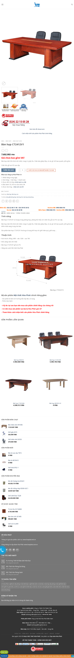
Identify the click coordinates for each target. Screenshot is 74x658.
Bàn (2, 141)
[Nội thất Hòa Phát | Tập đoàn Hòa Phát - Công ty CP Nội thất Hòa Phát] (37, 4)
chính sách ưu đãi (20, 182)
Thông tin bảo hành (23, 213)
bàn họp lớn (20, 197)
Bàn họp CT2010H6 (18, 403)
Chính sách (25, 633)
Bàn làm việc (66, 586)
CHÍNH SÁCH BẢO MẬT (44, 640)
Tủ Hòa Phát (5, 584)
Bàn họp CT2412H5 (55, 360)
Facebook (4, 656)
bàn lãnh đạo (25, 584)
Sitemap (57, 633)
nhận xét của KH (18, 187)
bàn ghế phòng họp (11, 197)
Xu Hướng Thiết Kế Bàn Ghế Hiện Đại (18, 561)
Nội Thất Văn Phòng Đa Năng (15, 566)
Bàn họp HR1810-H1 (55, 403)
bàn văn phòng (6, 589)
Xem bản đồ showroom (37, 129)
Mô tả (3, 213)
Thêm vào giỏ (8, 170)
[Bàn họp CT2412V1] (37, 50)
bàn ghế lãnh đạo (61, 584)
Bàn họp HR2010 (19, 360)
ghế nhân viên (33, 584)
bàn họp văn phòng (28, 197)
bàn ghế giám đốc (47, 586)
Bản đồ (55, 610)
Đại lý (46, 633)
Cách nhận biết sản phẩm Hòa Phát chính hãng (37, 133)
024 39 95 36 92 (24, 208)
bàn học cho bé (37, 586)
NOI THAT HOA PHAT (33, 636)
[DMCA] (47, 614)
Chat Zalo (4, 652)
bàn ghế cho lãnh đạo (26, 586)
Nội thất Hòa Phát (22, 295)
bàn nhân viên (57, 586)
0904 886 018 (60, 208)
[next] (69, 49)
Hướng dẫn (39, 633)
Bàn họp (8, 141)
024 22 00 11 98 (12, 208)
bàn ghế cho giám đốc (7, 586)
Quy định (32, 633)
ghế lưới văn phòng (15, 584)
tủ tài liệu (41, 584)
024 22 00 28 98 (17, 210)
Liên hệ (51, 633)
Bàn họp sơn (17, 141)
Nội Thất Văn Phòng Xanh (14, 572)
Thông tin (17, 633)
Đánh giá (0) (10, 213)
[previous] (5, 49)
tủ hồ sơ (17, 586)
